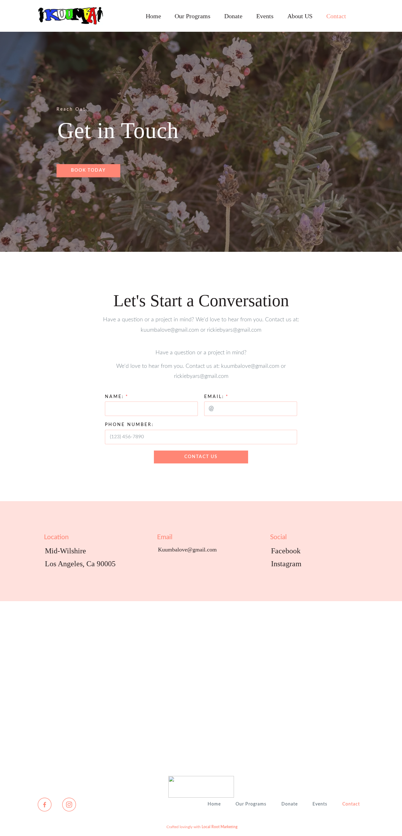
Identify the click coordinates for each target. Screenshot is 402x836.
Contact (336, 16)
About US (299, 16)
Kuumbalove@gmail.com (187, 549)
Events (265, 16)
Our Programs (192, 16)
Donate (233, 16)
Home (153, 16)
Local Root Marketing (219, 827)
